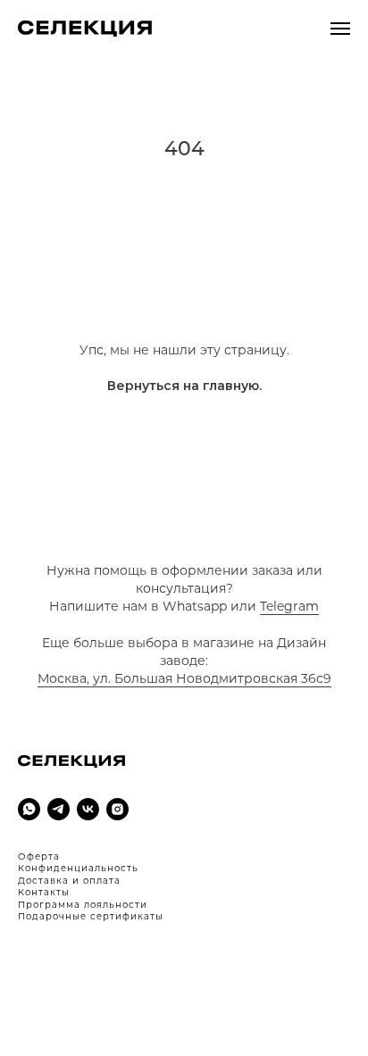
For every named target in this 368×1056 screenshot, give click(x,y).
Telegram (289, 606)
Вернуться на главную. (184, 386)
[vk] (88, 809)
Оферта (39, 856)
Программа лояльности (82, 904)
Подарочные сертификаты (90, 916)
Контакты (44, 892)
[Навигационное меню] (340, 28)
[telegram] (58, 809)
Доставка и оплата (69, 880)
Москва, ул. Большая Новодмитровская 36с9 (184, 678)
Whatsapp (195, 606)
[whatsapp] (29, 809)
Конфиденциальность (78, 868)
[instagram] (117, 809)
